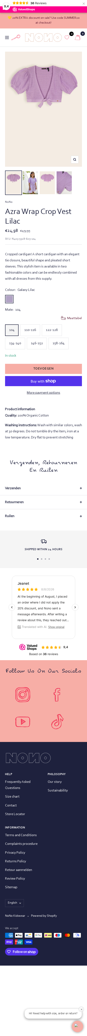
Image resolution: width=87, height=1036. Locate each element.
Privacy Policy (15, 853)
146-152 (37, 343)
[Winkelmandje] (77, 37)
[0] (67, 37)
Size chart (12, 796)
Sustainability (58, 790)
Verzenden (13, 488)
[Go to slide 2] (41, 559)
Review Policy (15, 878)
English (12, 902)
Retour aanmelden (18, 870)
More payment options (43, 393)
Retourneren (14, 502)
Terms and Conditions (21, 835)
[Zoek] (15, 37)
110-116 (30, 330)
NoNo (9, 202)
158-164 (59, 343)
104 (12, 330)
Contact (11, 805)
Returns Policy (15, 861)
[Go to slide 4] (49, 559)
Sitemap (11, 887)
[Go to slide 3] (45, 559)
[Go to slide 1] (37, 559)
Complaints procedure (21, 844)
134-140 (15, 343)
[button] (77, 1026)
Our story (55, 782)
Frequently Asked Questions (18, 785)
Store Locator (15, 814)
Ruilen (9, 516)
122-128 (52, 330)
